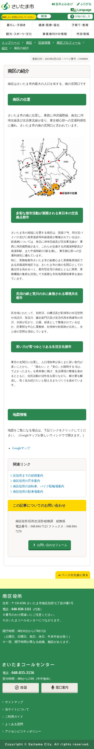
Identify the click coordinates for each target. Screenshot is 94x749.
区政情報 (44, 42)
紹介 (5, 48)
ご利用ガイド (14, 716)
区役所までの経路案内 (28, 475)
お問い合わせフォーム (52, 545)
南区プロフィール (69, 42)
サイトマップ (14, 702)
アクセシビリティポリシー (23, 731)
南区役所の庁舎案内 (26, 481)
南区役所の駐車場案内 (28, 491)
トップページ (11, 42)
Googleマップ (21, 448)
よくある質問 (14, 724)
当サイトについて (17, 709)
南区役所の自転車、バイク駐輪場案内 (38, 486)
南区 (29, 42)
